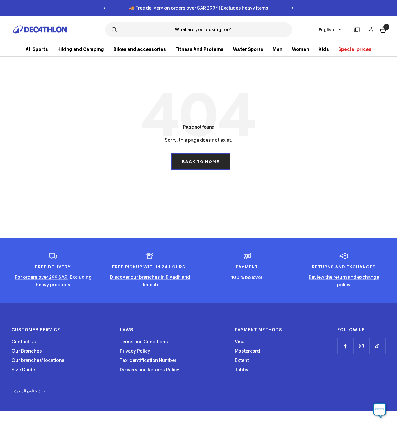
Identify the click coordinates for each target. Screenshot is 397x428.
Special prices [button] (354, 49)
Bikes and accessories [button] (139, 49)
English (326, 29)
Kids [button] (324, 49)
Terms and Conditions (144, 341)
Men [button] (277, 49)
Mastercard (247, 351)
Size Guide (23, 369)
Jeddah (150, 284)
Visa (239, 341)
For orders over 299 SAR (41, 277)
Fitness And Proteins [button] (199, 49)
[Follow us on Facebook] (345, 346)
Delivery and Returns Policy (149, 369)
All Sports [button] (37, 49)
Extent (242, 360)
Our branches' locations (38, 360)
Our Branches (27, 351)
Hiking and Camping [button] (80, 49)
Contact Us (24, 341)
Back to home (200, 161)
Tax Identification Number (148, 360)
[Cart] (382, 29)
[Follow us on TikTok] (377, 346)
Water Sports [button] (248, 49)
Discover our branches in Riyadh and (150, 277)
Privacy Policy (135, 351)
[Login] (370, 28)
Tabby (241, 369)
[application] (379, 410)
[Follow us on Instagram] (361, 346)
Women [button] (300, 49)
